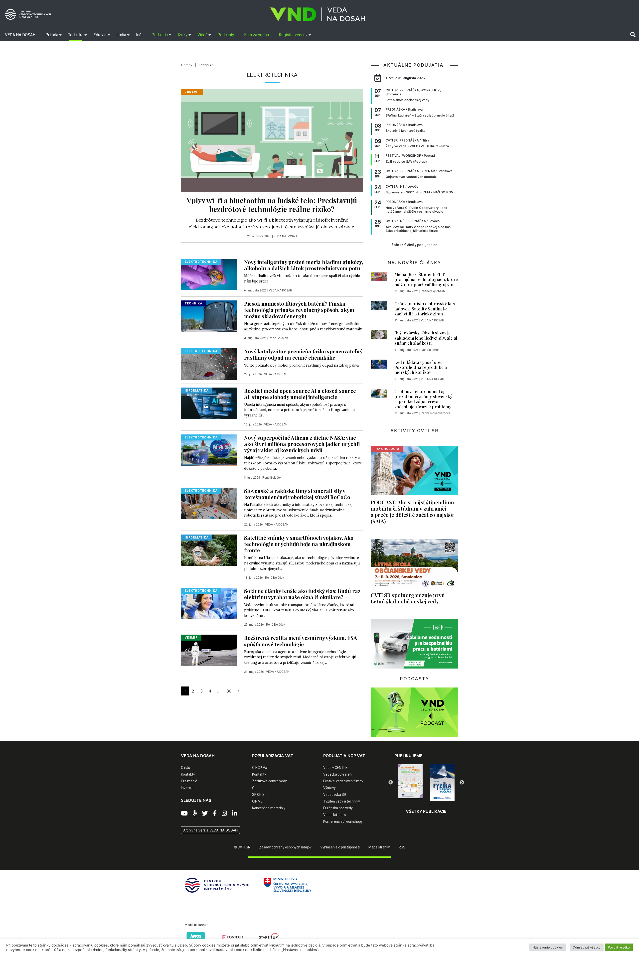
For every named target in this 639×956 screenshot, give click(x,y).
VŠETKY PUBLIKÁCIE (426, 811)
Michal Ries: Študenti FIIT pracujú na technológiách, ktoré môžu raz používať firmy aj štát (426, 279)
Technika (206, 65)
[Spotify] (195, 813)
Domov (186, 65)
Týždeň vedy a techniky (341, 801)
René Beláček (278, 338)
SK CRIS (258, 795)
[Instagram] (224, 813)
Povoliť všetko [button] (619, 947)
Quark (257, 788)
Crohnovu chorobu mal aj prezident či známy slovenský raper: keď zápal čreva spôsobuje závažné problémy (423, 399)
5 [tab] (437, 804)
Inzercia (187, 788)
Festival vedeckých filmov (343, 781)
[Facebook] (215, 813)
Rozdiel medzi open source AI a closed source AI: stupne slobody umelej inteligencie (300, 393)
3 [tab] (422, 804)
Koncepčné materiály (268, 808)
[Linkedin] (234, 813)
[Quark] (442, 782)
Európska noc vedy (338, 808)
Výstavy (329, 788)
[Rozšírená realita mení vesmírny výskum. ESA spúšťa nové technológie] (209, 650)
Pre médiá (189, 781)
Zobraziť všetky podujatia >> (414, 245)
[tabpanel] (410, 782)
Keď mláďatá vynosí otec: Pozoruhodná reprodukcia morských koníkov (420, 367)
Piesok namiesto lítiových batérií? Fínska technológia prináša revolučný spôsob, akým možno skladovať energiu (299, 309)
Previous (390, 782)
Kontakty (188, 774)
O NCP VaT (260, 768)
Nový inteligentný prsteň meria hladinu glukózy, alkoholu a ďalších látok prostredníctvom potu (303, 265)
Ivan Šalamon (430, 350)
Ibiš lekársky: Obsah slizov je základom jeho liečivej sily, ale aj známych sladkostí (425, 338)
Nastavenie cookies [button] (547, 947)
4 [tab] (430, 804)
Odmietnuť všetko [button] (587, 947)
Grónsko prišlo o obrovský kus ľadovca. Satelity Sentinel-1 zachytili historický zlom (424, 308)
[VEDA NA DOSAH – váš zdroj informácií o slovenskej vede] (317, 14)
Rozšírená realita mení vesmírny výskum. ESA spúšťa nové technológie (300, 640)
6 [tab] (445, 804)
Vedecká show (334, 815)
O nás (185, 768)
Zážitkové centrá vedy (269, 781)
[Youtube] (184, 813)
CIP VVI (257, 801)
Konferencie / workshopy (343, 821)
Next (461, 782)
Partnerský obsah (433, 291)
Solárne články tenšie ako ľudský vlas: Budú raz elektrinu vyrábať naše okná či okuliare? (302, 593)
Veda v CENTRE (335, 768)
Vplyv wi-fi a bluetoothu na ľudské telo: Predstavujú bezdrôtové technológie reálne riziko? (272, 204)
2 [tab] (415, 804)
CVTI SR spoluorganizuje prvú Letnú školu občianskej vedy (408, 598)
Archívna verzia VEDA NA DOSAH (210, 830)
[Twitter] (205, 813)
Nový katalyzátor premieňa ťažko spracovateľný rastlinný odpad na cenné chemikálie (303, 354)
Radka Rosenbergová (435, 413)
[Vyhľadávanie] (633, 34)
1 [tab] (407, 804)
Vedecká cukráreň (337, 774)
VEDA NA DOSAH (285, 236)
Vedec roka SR (334, 795)
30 (228, 690)
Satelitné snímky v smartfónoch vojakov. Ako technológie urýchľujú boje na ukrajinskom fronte (298, 543)
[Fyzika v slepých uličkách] (410, 782)
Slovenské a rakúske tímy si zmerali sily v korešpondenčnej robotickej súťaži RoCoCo (297, 493)
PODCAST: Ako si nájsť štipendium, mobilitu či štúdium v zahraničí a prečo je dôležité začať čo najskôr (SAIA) (413, 511)
